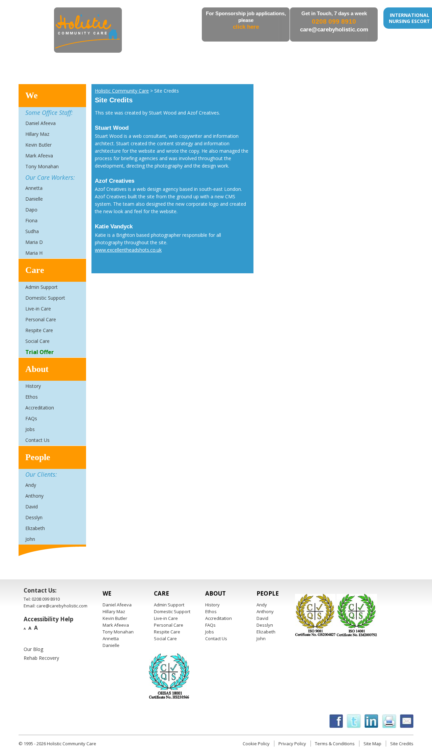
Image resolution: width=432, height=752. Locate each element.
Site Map (372, 744)
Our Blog (33, 649)
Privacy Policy (292, 744)
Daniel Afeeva (40, 123)
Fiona (31, 220)
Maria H (34, 253)
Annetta (34, 188)
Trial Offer (39, 352)
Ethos (31, 397)
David (31, 506)
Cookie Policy (256, 744)
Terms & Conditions (335, 744)
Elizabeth (35, 528)
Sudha (32, 231)
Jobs (30, 429)
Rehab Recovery (41, 658)
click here (246, 27)
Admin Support (41, 287)
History (33, 386)
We (31, 95)
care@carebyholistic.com (334, 29)
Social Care (37, 341)
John (30, 539)
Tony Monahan (42, 166)
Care (34, 270)
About (37, 369)
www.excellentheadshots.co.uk (128, 250)
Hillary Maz (37, 134)
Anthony (34, 496)
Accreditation (39, 407)
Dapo (31, 209)
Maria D (34, 242)
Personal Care (40, 319)
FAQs (31, 418)
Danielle (34, 199)
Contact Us (37, 440)
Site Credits (401, 744)
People (37, 457)
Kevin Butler (38, 145)
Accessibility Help (48, 619)
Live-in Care (38, 308)
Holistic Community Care (122, 90)
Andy (30, 485)
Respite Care (39, 330)
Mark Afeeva (39, 155)
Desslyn (34, 517)
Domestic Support (45, 298)
